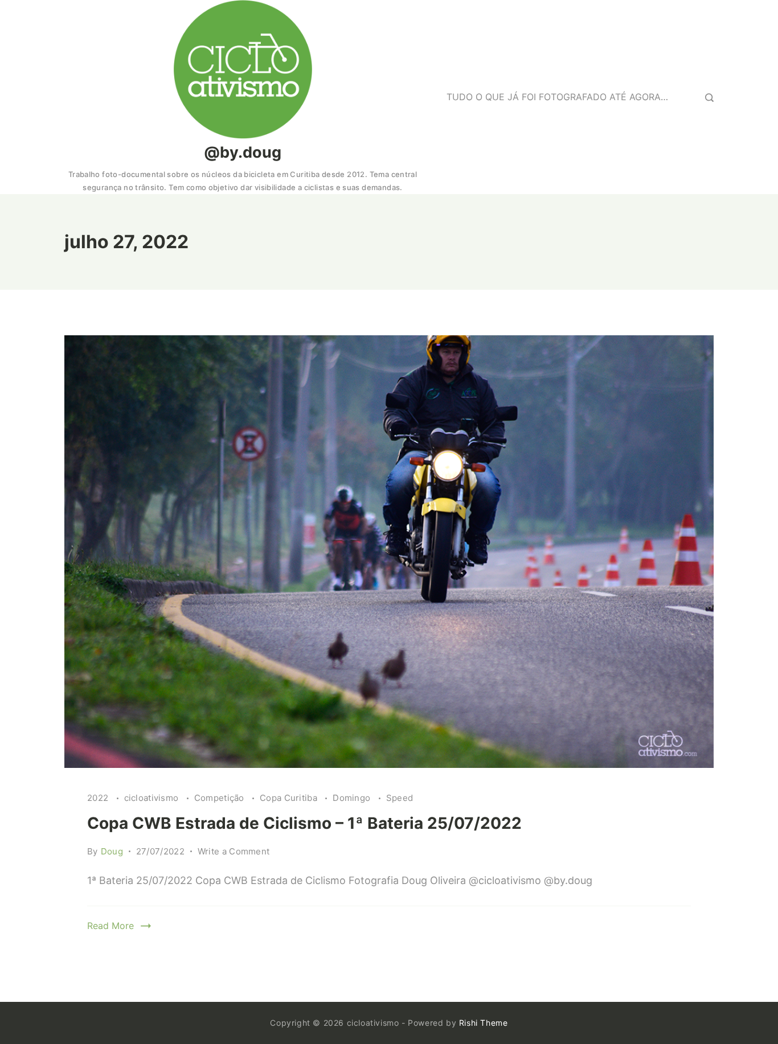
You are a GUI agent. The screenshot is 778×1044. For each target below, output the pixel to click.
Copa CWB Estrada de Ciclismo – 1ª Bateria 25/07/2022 (304, 823)
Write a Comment (234, 852)
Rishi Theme (483, 1022)
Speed (399, 797)
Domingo (352, 797)
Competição (220, 797)
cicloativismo (152, 797)
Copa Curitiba (290, 797)
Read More (110, 925)
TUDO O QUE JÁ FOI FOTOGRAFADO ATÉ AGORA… (557, 96)
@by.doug (242, 152)
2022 (99, 797)
